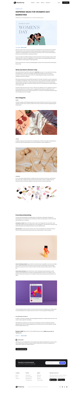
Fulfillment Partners (28, 378)
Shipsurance (39, 378)
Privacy (46, 386)
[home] (21, 2)
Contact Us (17, 378)
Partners (17, 376)
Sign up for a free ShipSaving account (34, 331)
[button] (33, 2)
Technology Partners (29, 380)
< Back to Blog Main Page (21, 349)
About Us (17, 375)
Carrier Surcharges (40, 380)
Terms (44, 386)
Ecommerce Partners (29, 376)
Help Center (39, 376)
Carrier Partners (28, 375)
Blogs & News (39, 375)
